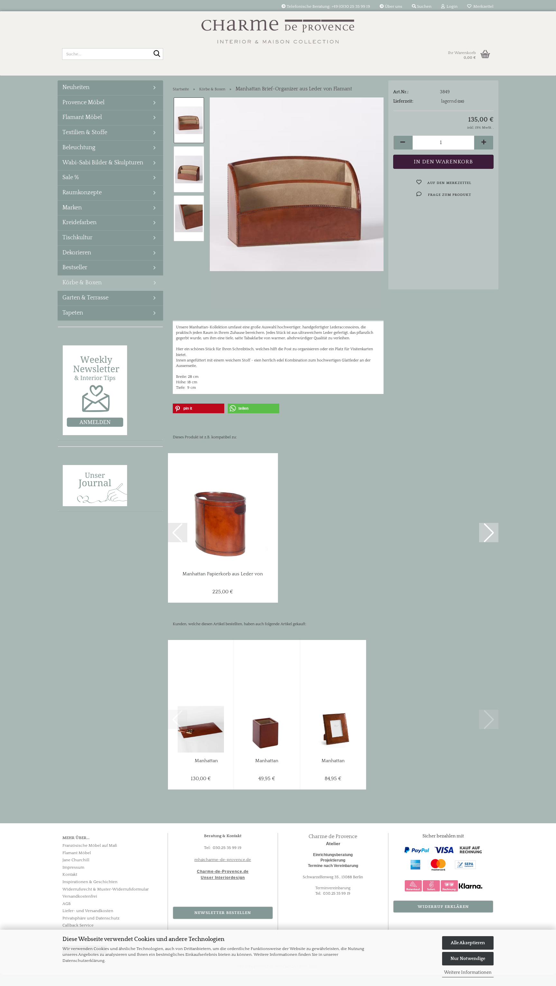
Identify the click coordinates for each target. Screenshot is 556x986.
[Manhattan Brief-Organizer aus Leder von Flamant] (297, 184)
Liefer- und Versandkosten (87, 910)
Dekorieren (76, 253)
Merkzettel (482, 6)
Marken (72, 208)
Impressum (73, 867)
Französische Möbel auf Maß (89, 845)
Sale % (70, 177)
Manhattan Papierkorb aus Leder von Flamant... (222, 574)
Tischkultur (77, 237)
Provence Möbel (83, 102)
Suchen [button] (423, 6)
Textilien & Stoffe (84, 132)
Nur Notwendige (467, 958)
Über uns (393, 6)
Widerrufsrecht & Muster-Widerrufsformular (105, 889)
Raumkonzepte (82, 192)
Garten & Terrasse (85, 298)
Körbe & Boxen (82, 282)
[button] (402, 142)
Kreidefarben (79, 222)
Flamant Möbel (82, 117)
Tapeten (72, 313)
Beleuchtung (78, 147)
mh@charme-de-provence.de (222, 859)
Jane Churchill (75, 860)
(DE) (461, 102)
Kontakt (69, 874)
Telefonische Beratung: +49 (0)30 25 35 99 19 (328, 6)
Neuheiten (75, 87)
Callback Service (78, 925)
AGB (66, 903)
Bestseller (74, 267)
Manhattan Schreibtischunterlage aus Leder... (206, 761)
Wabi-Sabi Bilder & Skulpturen (102, 163)
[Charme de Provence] (278, 27)
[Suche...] (157, 54)
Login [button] (451, 6)
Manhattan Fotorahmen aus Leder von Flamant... (333, 761)
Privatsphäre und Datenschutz (90, 918)
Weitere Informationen (468, 972)
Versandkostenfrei (79, 896)
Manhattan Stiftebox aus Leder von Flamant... (267, 761)
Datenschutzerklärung (83, 960)
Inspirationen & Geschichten (89, 882)
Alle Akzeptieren (468, 942)
